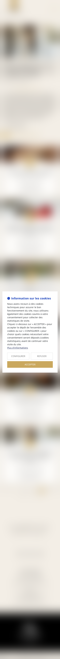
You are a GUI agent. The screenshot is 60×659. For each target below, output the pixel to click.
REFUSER (42, 356)
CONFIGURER (18, 356)
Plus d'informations (17, 347)
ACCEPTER (30, 364)
